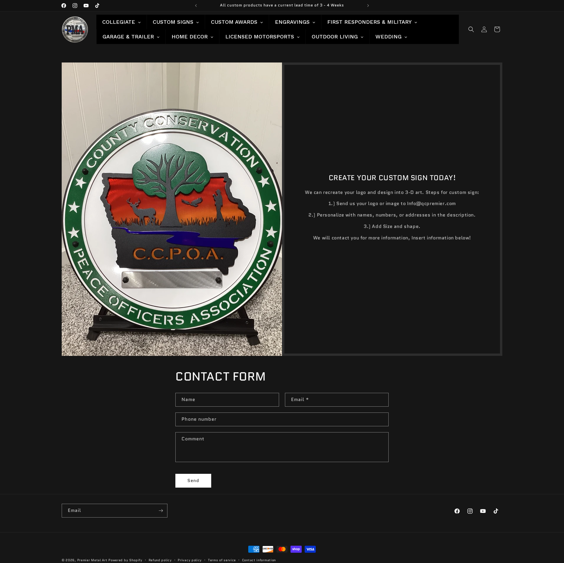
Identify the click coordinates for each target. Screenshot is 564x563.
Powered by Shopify (125, 560)
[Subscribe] (160, 511)
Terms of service (222, 559)
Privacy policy (190, 559)
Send (193, 481)
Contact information (259, 559)
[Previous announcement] (195, 5)
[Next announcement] (368, 5)
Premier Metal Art (92, 560)
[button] (471, 29)
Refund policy (160, 559)
